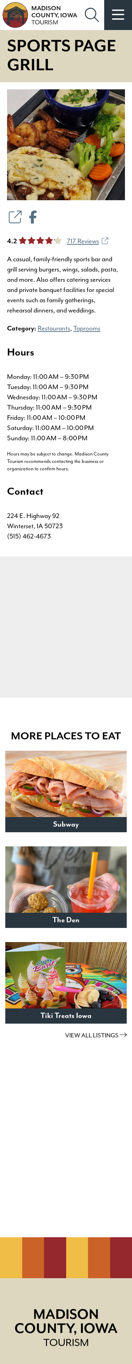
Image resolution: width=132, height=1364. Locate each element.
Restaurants (54, 328)
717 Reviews (83, 241)
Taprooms (86, 328)
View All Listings (92, 1035)
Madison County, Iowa (54, 15)
